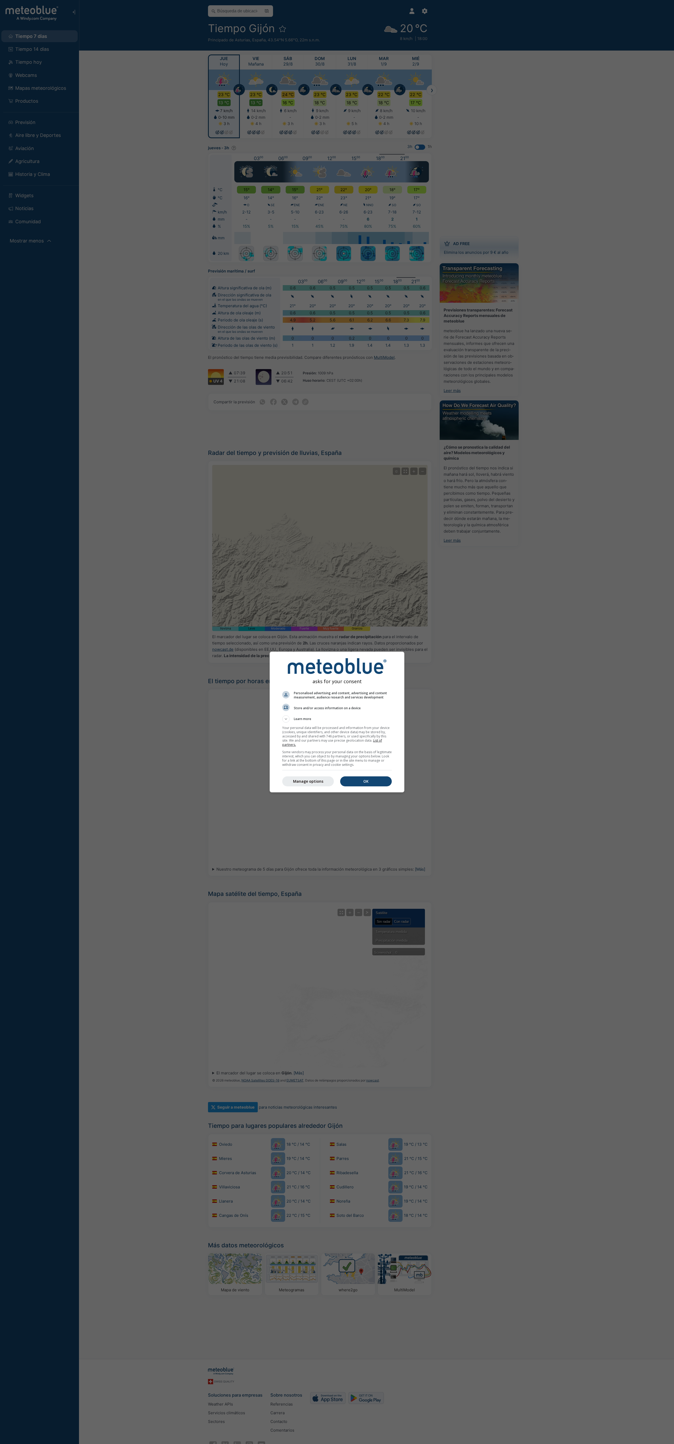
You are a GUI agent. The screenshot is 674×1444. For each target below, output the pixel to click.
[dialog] (337, 722)
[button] (337, 719)
